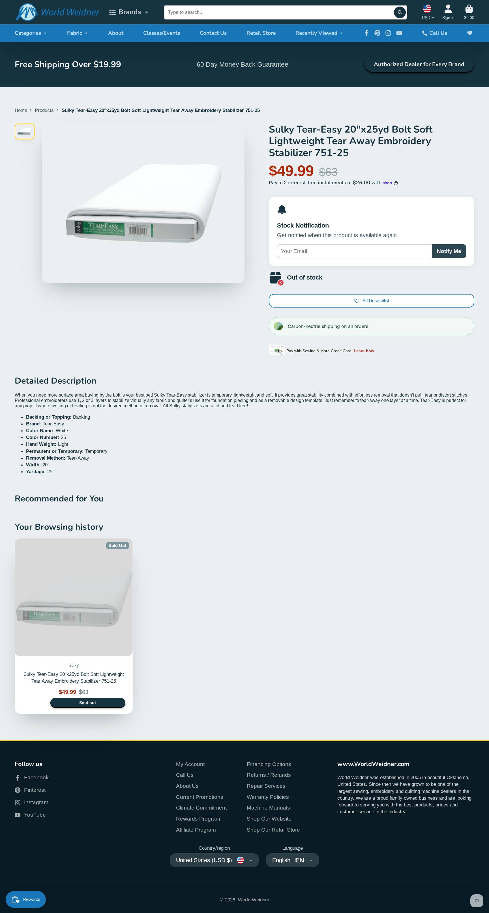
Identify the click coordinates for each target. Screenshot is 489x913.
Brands (130, 12)
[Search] (400, 12)
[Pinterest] (377, 33)
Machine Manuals (268, 808)
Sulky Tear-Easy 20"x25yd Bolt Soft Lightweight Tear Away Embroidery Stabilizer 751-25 (74, 626)
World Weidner (253, 900)
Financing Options (269, 764)
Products (44, 110)
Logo (57, 12)
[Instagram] (388, 33)
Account (448, 12)
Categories (28, 33)
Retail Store (261, 33)
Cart (469, 12)
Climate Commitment (201, 808)
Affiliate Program (196, 830)
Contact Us (213, 33)
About (115, 33)
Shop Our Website (269, 819)
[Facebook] (366, 33)
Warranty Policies (268, 797)
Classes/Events (161, 33)
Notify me (449, 251)
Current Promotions (199, 797)
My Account (190, 764)
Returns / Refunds (269, 775)
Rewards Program (198, 819)
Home (21, 110)
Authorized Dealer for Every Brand (419, 64)
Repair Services (266, 786)
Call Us (438, 33)
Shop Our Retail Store (273, 830)
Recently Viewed (316, 33)
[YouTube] (399, 33)
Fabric (74, 33)
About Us (187, 786)
